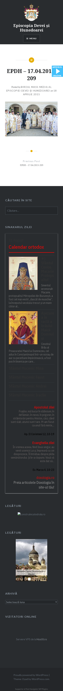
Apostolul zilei (44, 407)
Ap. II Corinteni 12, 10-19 (39, 434)
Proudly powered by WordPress (30, 674)
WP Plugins (43, 689)
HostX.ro (42, 639)
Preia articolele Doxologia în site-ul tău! (33, 485)
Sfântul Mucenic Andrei (27, 386)
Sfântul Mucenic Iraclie (27, 395)
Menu (33, 38)
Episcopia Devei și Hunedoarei (31, 28)
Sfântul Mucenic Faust (26, 377)
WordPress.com (40, 679)
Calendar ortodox (26, 247)
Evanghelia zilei (43, 442)
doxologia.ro (45, 477)
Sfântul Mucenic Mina (26, 368)
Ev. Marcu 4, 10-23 (43, 470)
